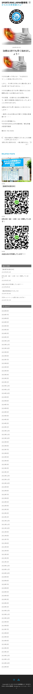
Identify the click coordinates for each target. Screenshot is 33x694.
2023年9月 (5, 442)
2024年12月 (6, 386)
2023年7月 (5, 449)
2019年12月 (6, 610)
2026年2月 (5, 333)
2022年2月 (5, 513)
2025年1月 (5, 382)
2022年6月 (5, 498)
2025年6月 (5, 363)
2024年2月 (5, 423)
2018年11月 (6, 659)
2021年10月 (6, 528)
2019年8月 (5, 625)
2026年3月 (5, 330)
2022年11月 (6, 479)
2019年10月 (6, 618)
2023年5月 (5, 457)
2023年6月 (5, 453)
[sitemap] (18, 679)
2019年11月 (6, 614)
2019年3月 (5, 644)
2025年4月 (5, 371)
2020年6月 (5, 588)
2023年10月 (6, 438)
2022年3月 (5, 509)
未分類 (3, 183)
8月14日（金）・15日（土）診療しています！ (15, 277)
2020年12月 (6, 566)
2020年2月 (5, 603)
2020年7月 (5, 584)
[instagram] (14, 679)
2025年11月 (6, 344)
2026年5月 (5, 322)
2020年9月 (5, 577)
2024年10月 (6, 393)
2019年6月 (5, 633)
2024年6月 (5, 408)
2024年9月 (5, 397)
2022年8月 (5, 491)
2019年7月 (5, 629)
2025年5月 (5, 367)
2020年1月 (5, 607)
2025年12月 (6, 341)
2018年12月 (6, 655)
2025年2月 (5, 378)
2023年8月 (5, 446)
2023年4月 (5, 461)
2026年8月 (5, 311)
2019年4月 (5, 640)
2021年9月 (5, 532)
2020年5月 (5, 592)
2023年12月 (6, 431)
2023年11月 (6, 434)
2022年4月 (5, 506)
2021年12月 (6, 521)
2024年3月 (5, 419)
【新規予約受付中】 (9, 186)
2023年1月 (5, 472)
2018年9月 (5, 667)
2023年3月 (5, 464)
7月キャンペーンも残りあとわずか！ (14, 297)
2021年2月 (5, 558)
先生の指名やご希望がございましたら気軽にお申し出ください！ (18, 139)
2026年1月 (5, 337)
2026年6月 (5, 318)
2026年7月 (5, 314)
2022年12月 (6, 476)
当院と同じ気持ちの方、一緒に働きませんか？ (15, 143)
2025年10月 (6, 348)
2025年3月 (5, 374)
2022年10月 (6, 483)
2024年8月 (5, 401)
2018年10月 (6, 663)
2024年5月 (5, 412)
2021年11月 (6, 524)
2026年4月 (5, 326)
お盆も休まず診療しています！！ (14, 254)
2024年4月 (5, 416)
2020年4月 (5, 596)
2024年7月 (5, 404)
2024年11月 (6, 389)
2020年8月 (5, 580)
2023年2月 (5, 468)
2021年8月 (5, 536)
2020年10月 (6, 573)
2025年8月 (5, 356)
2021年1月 (5, 562)
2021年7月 (5, 539)
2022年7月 (5, 494)
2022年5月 (5, 502)
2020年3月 (5, 599)
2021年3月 (5, 554)
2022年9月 (5, 487)
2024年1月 (5, 427)
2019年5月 (5, 637)
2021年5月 (5, 547)
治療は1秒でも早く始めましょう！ (16, 52)
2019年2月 (5, 648)
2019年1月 (5, 652)
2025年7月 (5, 359)
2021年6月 (5, 543)
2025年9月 (5, 352)
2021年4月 (5, 551)
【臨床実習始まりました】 (10, 291)
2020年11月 (6, 569)
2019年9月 (5, 622)
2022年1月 (5, 517)
